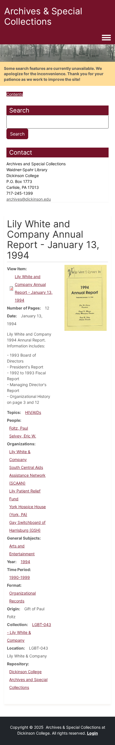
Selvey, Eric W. (22, 436)
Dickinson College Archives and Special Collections (28, 679)
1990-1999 (19, 577)
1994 (25, 561)
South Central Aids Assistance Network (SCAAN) (27, 475)
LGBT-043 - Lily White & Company (29, 632)
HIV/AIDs (33, 412)
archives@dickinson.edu (28, 199)
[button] (85, 297)
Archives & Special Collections (43, 16)
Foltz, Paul (18, 428)
